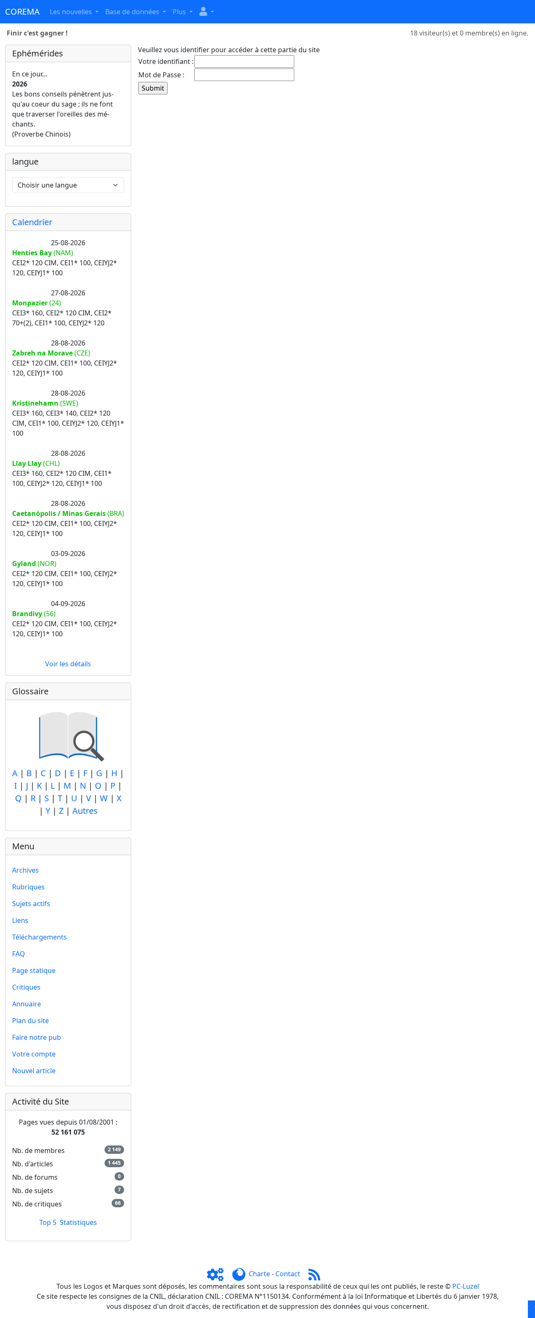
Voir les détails (68, 663)
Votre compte (34, 1054)
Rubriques (28, 886)
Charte (259, 1273)
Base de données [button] (133, 11)
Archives (25, 870)
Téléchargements (39, 937)
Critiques (26, 987)
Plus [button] (180, 11)
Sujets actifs (31, 903)
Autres (85, 810)
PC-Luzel (465, 1286)
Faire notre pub (36, 1037)
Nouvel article (34, 1070)
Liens (20, 920)
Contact (287, 1273)
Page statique (34, 970)
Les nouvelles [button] (72, 11)
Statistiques (78, 1222)
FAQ (18, 953)
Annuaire (26, 1003)
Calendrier (32, 222)
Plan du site (30, 1020)
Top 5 (47, 1222)
